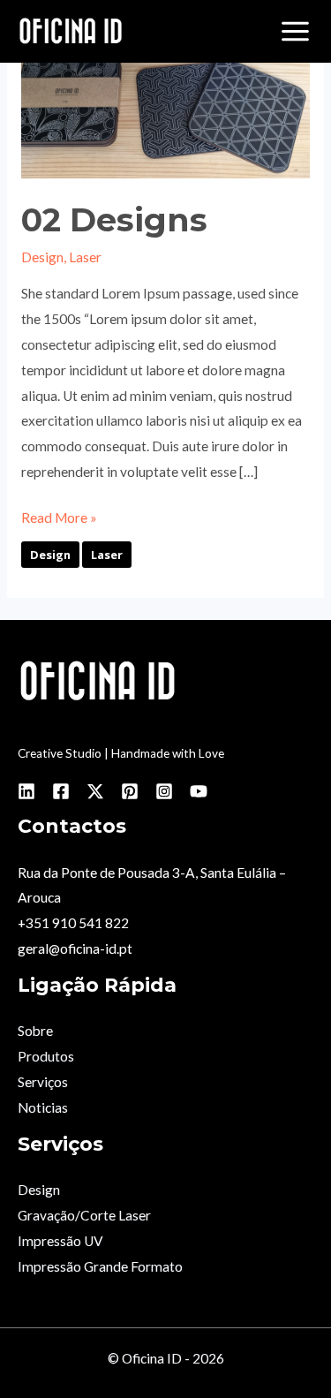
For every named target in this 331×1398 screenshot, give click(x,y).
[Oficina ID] (71, 31)
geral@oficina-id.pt (75, 948)
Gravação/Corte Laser (84, 1215)
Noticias (43, 1107)
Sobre (35, 1031)
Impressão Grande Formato (100, 1266)
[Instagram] (164, 791)
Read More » (59, 515)
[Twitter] (95, 791)
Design (42, 257)
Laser (85, 257)
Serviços (43, 1082)
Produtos (46, 1056)
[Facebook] (61, 791)
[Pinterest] (130, 791)
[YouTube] (198, 791)
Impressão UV (60, 1241)
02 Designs (114, 219)
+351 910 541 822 (73, 923)
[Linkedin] (26, 791)
